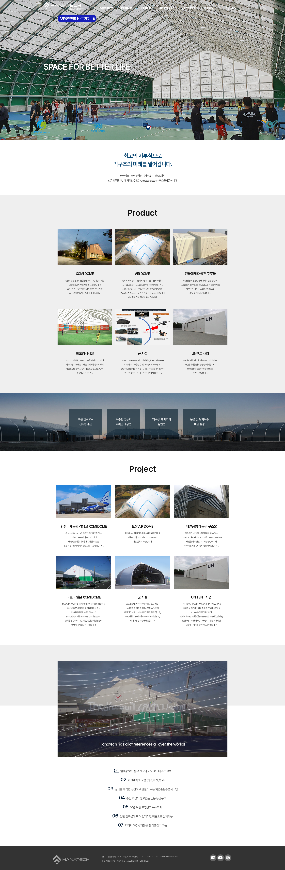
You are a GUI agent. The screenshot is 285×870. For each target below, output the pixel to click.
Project (146, 7)
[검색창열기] (227, 8)
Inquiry (208, 7)
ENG (233, 7)
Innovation (166, 7)
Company (106, 7)
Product (126, 7)
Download (188, 7)
